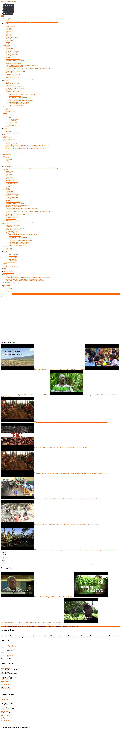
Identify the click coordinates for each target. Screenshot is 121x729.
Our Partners (9, 110)
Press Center (9, 31)
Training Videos (13, 122)
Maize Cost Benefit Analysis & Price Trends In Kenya (19, 79)
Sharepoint (9, 159)
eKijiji (7, 43)
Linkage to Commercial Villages (17, 105)
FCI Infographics (10, 49)
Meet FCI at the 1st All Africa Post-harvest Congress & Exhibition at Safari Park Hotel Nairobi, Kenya (32, 22)
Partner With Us (10, 111)
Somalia (3, 718)
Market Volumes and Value (13, 59)
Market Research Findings (13, 51)
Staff (4, 156)
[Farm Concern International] (8, 1)
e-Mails (8, 161)
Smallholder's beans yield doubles (18, 103)
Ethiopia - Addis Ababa (6, 715)
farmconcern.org (10, 655)
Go (92, 564)
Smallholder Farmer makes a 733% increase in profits (23, 94)
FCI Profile (8, 28)
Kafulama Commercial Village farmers (19, 102)
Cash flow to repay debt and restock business (21, 100)
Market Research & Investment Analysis (16, 88)
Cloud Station (9, 162)
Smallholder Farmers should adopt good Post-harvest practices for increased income (28, 68)
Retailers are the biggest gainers (14, 66)
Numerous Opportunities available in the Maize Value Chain (22, 65)
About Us (5, 23)
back (7, 20)
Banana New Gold (11, 76)
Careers (8, 42)
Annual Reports (10, 36)
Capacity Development (12, 90)
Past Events (9, 131)
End (4, 562)
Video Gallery (9, 116)
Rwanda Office (5, 711)
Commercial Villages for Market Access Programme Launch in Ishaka (24, 147)
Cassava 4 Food (7, 154)
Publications (9, 48)
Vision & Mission (10, 26)
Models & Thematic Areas (13, 83)
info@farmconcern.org (12, 656)
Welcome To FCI (7, 137)
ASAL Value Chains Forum (13, 133)
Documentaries (13, 120)
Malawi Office (4, 686)
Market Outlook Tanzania (13, 74)
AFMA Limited (9, 40)
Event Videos (12, 124)
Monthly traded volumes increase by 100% (20, 99)
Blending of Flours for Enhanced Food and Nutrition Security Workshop (25, 148)
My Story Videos (13, 125)
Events (5, 128)
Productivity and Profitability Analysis (16, 60)
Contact (5, 136)
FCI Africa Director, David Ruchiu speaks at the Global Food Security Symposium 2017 (28, 145)
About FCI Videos (13, 119)
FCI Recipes (9, 57)
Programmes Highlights (12, 91)
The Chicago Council (11, 144)
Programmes (9, 85)
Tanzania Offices (5, 699)
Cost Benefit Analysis (11, 53)
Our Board (9, 29)
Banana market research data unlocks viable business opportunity (23, 70)
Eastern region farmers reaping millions (19, 97)
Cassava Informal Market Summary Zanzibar (18, 62)
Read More (96, 637)
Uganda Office (4, 681)
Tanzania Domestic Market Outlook (15, 71)
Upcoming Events (8, 19)
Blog (4, 134)
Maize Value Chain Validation (13, 63)
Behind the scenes (11, 127)
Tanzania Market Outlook (13, 73)
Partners (5, 107)
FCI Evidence (6, 45)
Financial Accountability (12, 37)
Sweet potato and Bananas (13, 77)
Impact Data (9, 56)
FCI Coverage (9, 33)
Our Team (8, 34)
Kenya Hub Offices (5, 668)
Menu (2, 16)
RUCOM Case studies (8, 139)
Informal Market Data (12, 54)
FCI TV (5, 113)
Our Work (6, 80)
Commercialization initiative (13, 153)
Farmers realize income (15, 96)
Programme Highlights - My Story (15, 87)
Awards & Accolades (11, 39)
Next (4, 560)
